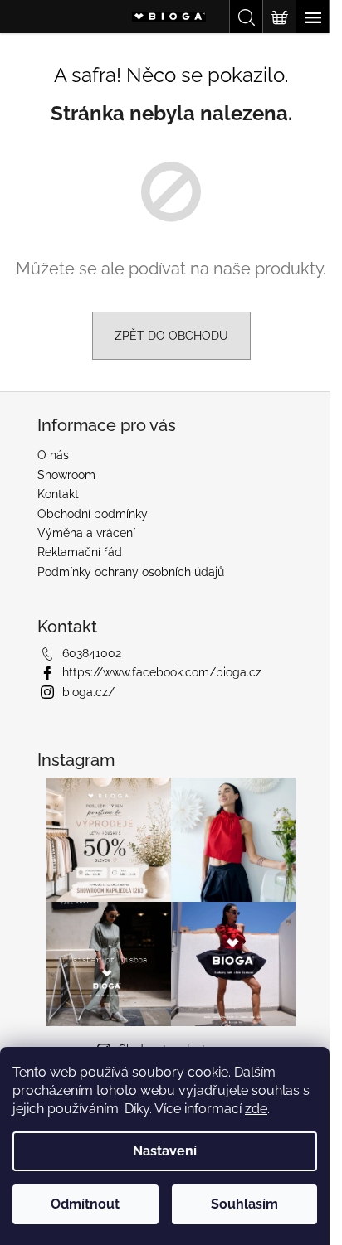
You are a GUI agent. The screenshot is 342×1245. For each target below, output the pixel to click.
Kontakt (58, 494)
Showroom (66, 475)
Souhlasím (244, 1204)
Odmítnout (85, 1204)
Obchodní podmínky (92, 514)
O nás (53, 455)
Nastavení (165, 1151)
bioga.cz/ (88, 692)
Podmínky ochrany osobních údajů (130, 572)
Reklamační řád (79, 552)
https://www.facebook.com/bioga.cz (161, 672)
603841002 (91, 653)
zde (256, 1109)
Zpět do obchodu (171, 335)
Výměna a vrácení (86, 533)
